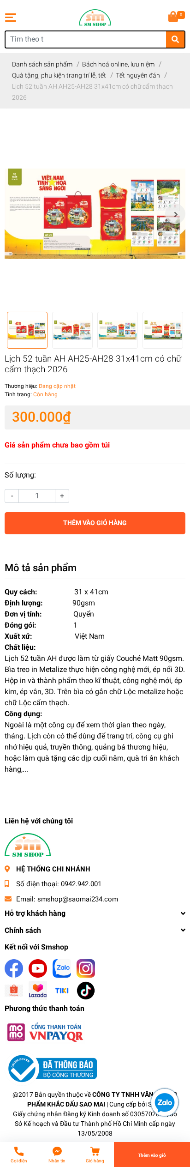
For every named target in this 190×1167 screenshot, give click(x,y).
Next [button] (175, 214)
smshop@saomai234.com (77, 899)
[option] (95, 213)
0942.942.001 (81, 884)
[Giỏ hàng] (173, 17)
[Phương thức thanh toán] (45, 1032)
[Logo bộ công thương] (51, 1068)
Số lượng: (20, 475)
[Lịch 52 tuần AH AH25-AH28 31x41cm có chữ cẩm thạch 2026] (95, 213)
